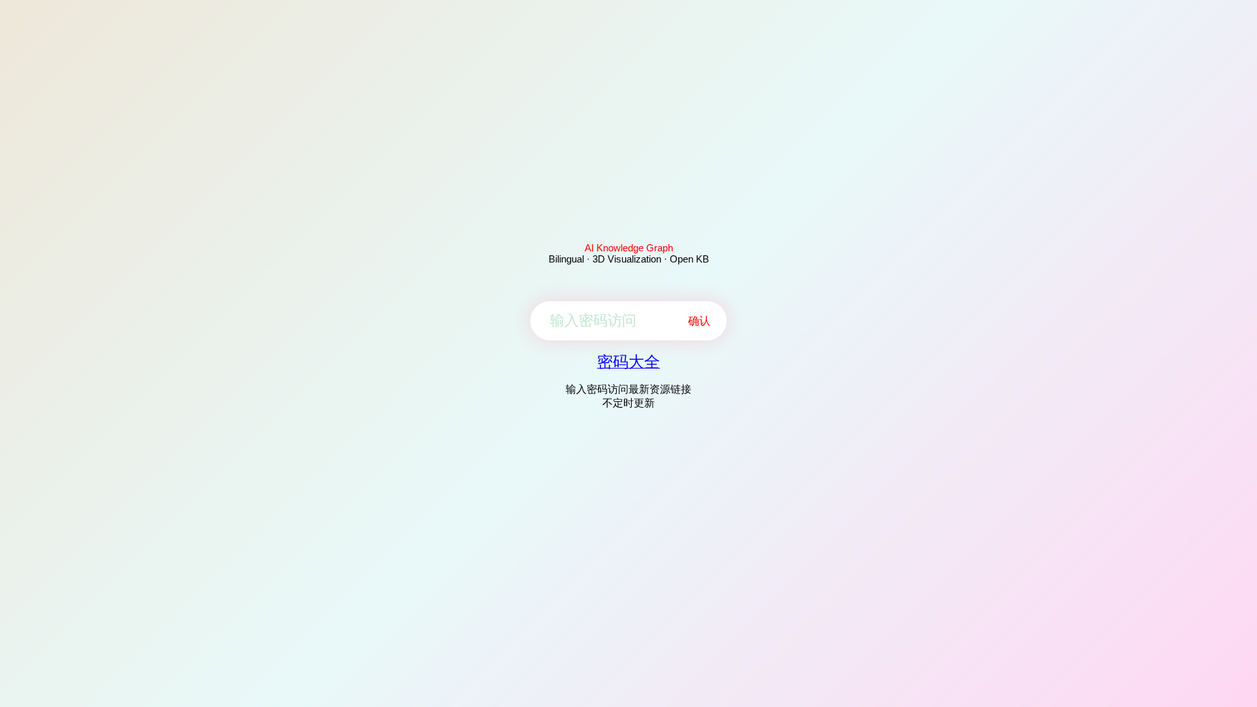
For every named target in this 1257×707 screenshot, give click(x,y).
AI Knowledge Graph (629, 247)
